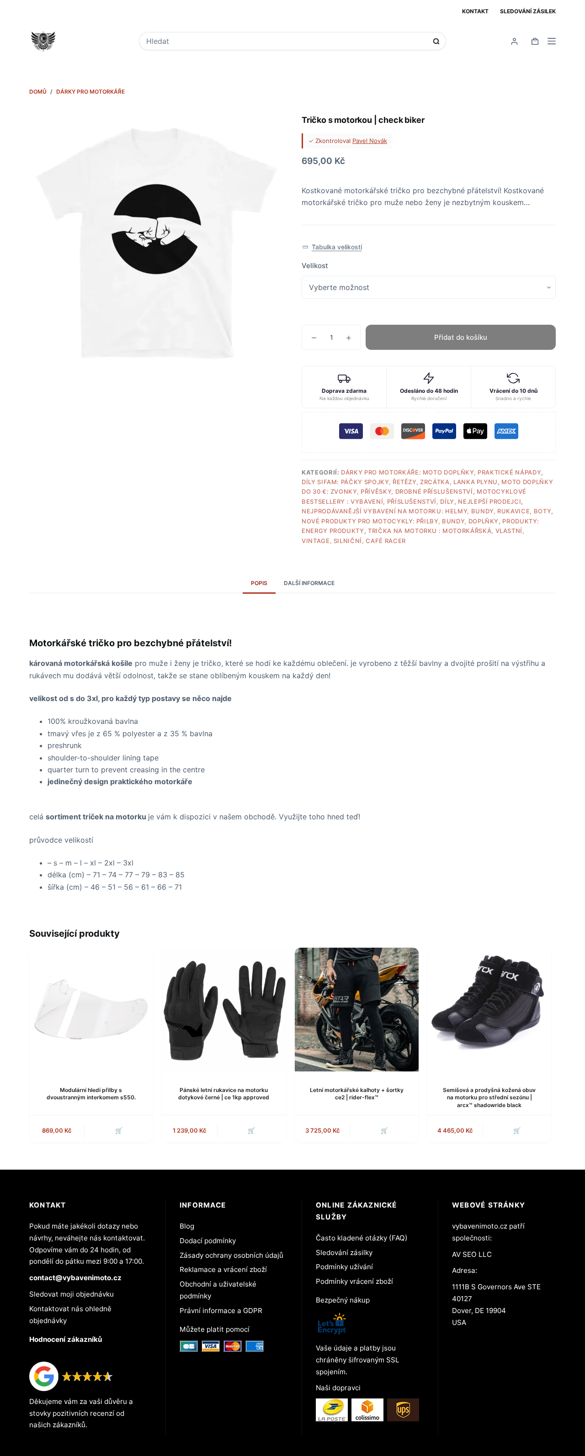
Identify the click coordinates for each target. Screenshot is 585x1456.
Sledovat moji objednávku (71, 1294)
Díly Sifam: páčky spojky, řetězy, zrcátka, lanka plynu (400, 481)
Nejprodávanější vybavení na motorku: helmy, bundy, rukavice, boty (426, 511)
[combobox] (286, 41)
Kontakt (475, 11)
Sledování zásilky (344, 1252)
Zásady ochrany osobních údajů (231, 1255)
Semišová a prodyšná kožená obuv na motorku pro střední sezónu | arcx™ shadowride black (489, 1098)
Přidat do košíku (460, 337)
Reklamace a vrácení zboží (223, 1269)
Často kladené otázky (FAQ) (362, 1238)
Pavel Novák (369, 140)
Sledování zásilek (528, 11)
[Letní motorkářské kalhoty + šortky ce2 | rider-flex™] (357, 1009)
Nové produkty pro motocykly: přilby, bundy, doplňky (400, 521)
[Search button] (436, 41)
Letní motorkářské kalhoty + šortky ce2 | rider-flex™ (357, 1094)
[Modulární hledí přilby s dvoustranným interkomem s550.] (91, 1009)
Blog (187, 1226)
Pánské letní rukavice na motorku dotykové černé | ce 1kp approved (223, 1094)
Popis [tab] (259, 583)
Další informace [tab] (309, 583)
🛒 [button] (118, 1130)
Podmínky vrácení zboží (354, 1281)
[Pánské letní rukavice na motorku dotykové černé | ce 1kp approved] (224, 1009)
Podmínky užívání (344, 1266)
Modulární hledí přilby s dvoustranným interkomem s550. (91, 1094)
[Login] (514, 41)
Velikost (315, 265)
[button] (332, 247)
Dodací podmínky (208, 1240)
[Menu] (552, 41)
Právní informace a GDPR (221, 1310)
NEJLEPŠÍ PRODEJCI (489, 501)
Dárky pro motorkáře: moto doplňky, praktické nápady (441, 472)
